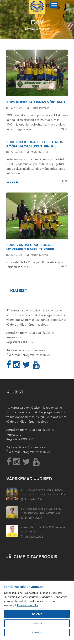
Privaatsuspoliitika (27, 605)
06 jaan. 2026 (34, 536)
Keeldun (37, 632)
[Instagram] (17, 366)
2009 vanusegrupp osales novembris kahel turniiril (31, 247)
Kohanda (37, 623)
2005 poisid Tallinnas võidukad (35, 102)
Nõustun (37, 613)
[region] (37, 610)
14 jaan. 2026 (33, 517)
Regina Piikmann (40, 107)
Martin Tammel (39, 152)
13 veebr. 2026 (34, 499)
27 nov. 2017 (17, 107)
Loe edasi (12, 181)
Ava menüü (54, 5)
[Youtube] (36, 366)
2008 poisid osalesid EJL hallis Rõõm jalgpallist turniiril (34, 144)
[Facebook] (9, 366)
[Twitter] (27, 366)
